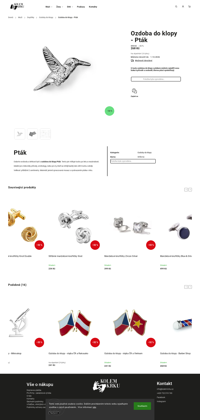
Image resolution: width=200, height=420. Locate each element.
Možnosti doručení (143, 60)
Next (190, 190)
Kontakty (30, 399)
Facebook (161, 397)
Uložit (137, 101)
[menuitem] (50, 7)
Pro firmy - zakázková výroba (39, 393)
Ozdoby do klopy (145, 152)
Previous (186, 190)
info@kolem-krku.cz (165, 389)
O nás (29, 396)
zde (94, 407)
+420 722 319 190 (164, 393)
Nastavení (54, 413)
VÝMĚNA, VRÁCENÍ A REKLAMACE (41, 404)
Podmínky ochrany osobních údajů (41, 407)
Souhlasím (142, 406)
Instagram (161, 401)
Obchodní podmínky (35, 401)
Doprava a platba (34, 390)
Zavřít (172, 104)
